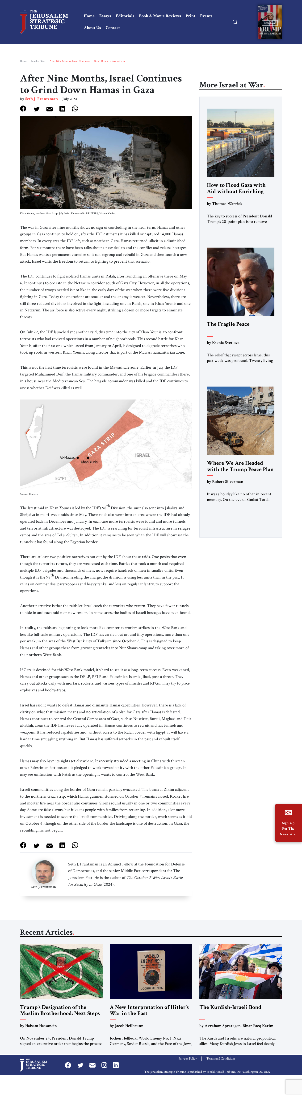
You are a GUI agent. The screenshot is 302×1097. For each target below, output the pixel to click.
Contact (113, 27)
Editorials (125, 16)
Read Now (270, 23)
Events (206, 16)
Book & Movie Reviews (160, 16)
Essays (105, 16)
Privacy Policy (188, 1058)
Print (190, 16)
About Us (92, 27)
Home (89, 16)
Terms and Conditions (220, 1058)
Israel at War (38, 61)
